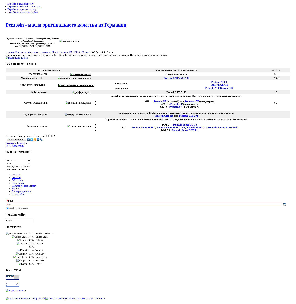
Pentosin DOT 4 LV (196, 127)
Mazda (55, 52)
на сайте (12, 208)
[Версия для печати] (17, 57)
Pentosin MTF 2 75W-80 (176, 78)
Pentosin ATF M (219, 84)
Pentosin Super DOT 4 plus (170, 127)
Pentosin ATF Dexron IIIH (219, 88)
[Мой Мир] (38, 140)
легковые (46, 52)
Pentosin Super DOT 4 (143, 127)
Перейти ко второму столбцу (22, 12)
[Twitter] (31, 140)
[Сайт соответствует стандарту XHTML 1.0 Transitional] (75, 298)
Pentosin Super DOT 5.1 (185, 130)
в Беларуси (16, 144)
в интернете (23, 208)
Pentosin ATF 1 (219, 82)
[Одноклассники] (35, 140)
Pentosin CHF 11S (164, 115)
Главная (10, 52)
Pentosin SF (176, 104)
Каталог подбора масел (27, 52)
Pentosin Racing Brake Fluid (223, 127)
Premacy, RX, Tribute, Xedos (74, 52)
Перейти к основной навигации (24, 6)
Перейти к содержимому (20, 3)
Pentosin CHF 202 (188, 115)
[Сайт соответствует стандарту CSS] (25, 298)
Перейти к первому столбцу (22, 9)
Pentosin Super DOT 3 (185, 124)
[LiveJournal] (41, 140)
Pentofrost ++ (176, 107)
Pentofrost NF (192, 101)
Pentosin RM (160, 101)
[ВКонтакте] (28, 140)
